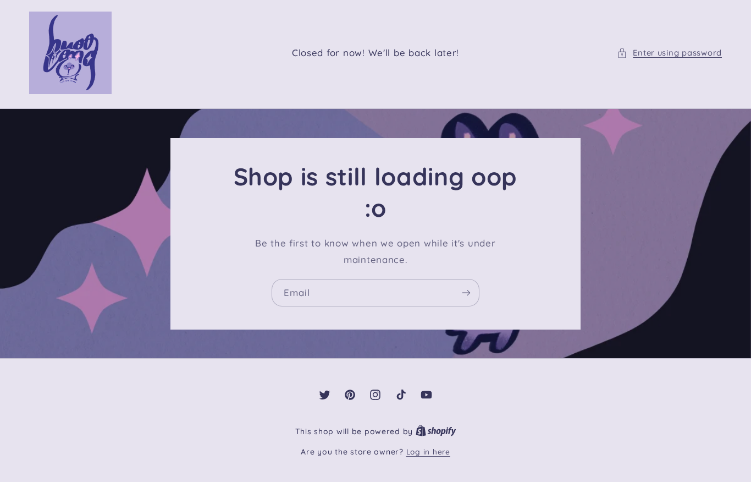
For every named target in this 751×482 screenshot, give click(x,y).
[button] (669, 53)
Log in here (428, 451)
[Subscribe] (466, 292)
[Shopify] (436, 431)
